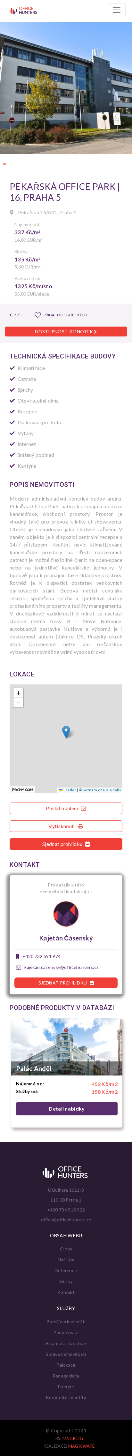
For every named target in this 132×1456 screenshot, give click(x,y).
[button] (4, 164)
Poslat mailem (62, 808)
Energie (66, 1386)
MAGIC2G (72, 1438)
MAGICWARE (81, 1446)
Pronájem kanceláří (66, 1321)
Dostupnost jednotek (64, 331)
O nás (66, 1248)
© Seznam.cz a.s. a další (100, 790)
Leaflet (69, 790)
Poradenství (65, 1332)
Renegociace (66, 1375)
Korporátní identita (66, 1397)
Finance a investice (66, 1343)
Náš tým (66, 1259)
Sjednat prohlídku (62, 844)
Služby (66, 1281)
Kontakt (66, 1292)
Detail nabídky (67, 1108)
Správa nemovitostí (66, 1354)
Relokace (65, 1365)
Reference (66, 1270)
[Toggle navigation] (117, 10)
